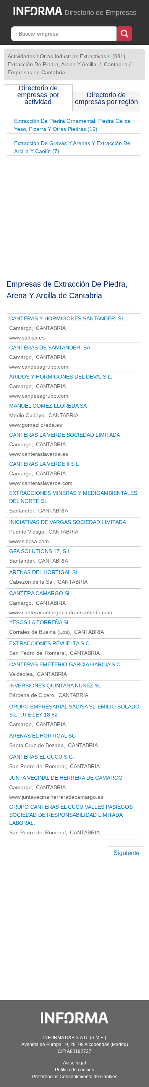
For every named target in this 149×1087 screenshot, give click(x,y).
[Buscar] (124, 33)
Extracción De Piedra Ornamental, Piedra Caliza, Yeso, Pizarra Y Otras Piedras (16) (73, 125)
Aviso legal (74, 1063)
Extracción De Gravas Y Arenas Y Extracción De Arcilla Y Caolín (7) (72, 147)
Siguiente (126, 853)
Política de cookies (74, 1069)
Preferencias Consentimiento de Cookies (74, 1076)
